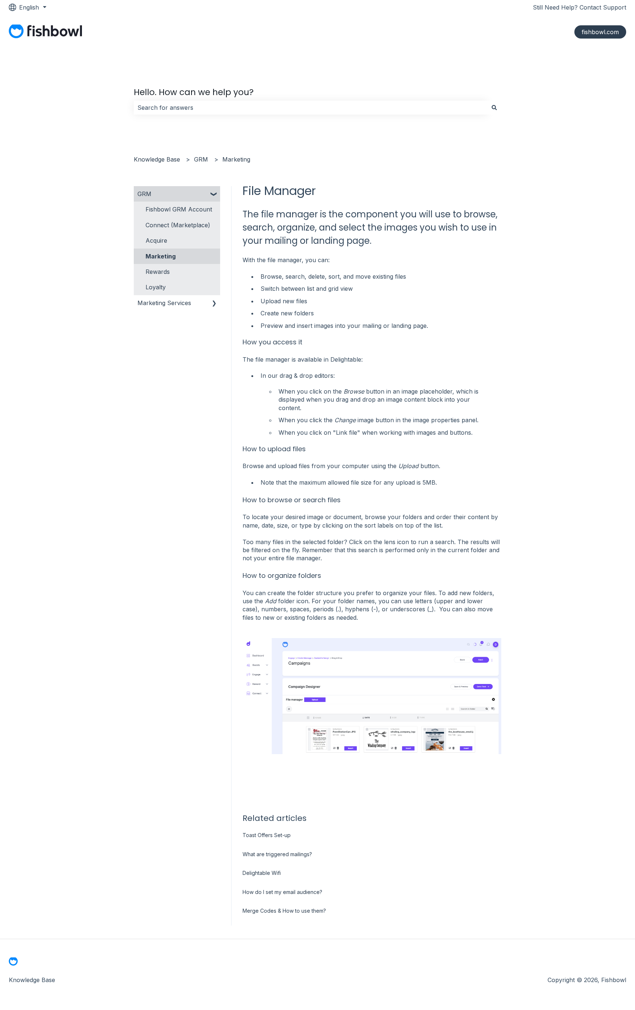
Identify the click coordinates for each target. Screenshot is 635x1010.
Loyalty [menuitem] (156, 287)
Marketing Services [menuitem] (164, 303)
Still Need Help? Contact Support (579, 7)
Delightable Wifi (262, 873)
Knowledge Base (157, 159)
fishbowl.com (600, 32)
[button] (214, 194)
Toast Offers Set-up (267, 835)
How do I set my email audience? (282, 892)
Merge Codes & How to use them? (284, 911)
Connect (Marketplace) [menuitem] (178, 225)
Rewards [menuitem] (158, 271)
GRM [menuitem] (144, 194)
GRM (201, 159)
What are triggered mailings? (277, 854)
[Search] (494, 108)
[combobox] (310, 108)
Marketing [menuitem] (161, 256)
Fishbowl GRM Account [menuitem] (179, 209)
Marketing (236, 159)
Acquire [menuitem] (156, 240)
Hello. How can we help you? (194, 92)
